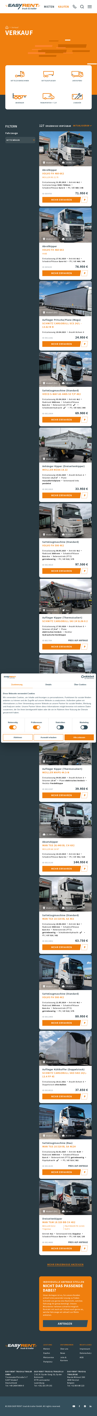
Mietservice (48, 1357)
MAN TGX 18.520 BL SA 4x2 (58, 918)
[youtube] (74, 1406)
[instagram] (85, 1406)
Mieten (49, 6)
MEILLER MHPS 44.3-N (55, 772)
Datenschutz (86, 1353)
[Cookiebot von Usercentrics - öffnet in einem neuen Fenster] (83, 677)
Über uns (64, 1348)
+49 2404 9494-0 (16, 1385)
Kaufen (63, 6)
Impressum (85, 1348)
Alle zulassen (79, 737)
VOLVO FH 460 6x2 (53, 173)
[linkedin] (90, 1406)
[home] (6, 27)
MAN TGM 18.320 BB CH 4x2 (58, 1222)
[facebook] (79, 1406)
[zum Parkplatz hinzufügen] (85, 200)
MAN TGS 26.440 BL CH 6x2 (58, 845)
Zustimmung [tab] (16, 684)
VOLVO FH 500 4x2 (53, 545)
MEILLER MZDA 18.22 (55, 469)
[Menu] (90, 6)
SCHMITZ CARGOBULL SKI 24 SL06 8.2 (65, 621)
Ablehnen (18, 737)
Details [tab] (48, 684)
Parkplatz (48, 1361)
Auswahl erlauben (48, 737)
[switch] (36, 727)
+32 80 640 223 (77, 1385)
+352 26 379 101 (45, 1385)
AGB (82, 1357)
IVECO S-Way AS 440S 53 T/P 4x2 (61, 394)
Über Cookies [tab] (80, 684)
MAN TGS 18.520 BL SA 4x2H (59, 1146)
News (62, 1353)
